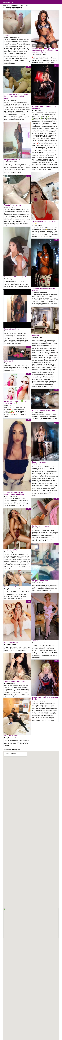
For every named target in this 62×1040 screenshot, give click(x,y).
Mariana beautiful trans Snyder (15, 277)
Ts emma (35, 336)
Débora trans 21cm (11, 550)
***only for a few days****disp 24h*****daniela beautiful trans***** (16, 96)
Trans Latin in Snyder (12, 587)
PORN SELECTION (8, 2)
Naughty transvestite (12, 160)
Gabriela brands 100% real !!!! (15, 681)
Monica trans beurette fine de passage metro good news (15, 493)
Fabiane (7, 35)
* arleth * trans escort (12, 205)
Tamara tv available (11, 329)
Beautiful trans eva (11, 642)
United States (14, 5)
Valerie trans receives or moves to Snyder (45, 698)
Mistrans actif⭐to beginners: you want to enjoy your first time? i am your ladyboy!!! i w (45, 50)
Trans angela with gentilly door (43, 410)
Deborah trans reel (39, 462)
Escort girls (6, 5)
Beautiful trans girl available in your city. (43, 289)
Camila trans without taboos (42, 526)
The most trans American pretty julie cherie (44, 107)
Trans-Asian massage (12, 736)
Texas (21, 5)
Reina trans (36, 641)
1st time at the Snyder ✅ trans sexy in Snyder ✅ (15, 402)
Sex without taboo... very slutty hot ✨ (44, 222)
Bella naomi (8, 361)
